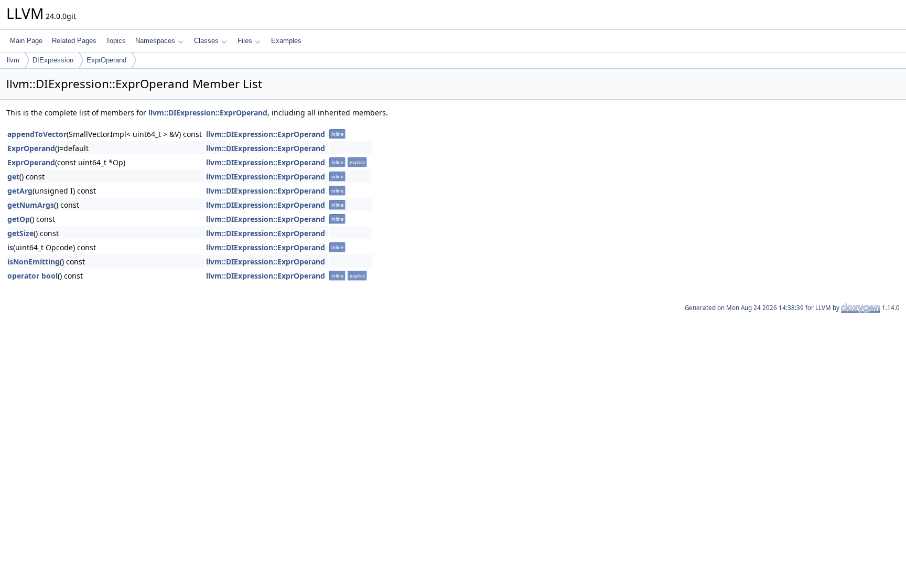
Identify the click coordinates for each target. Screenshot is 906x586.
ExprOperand (106, 60)
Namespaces (155, 41)
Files (245, 41)
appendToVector (37, 134)
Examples (286, 41)
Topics (116, 41)
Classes (206, 41)
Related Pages (74, 41)
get (13, 177)
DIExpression (53, 60)
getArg (20, 191)
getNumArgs (30, 205)
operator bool (32, 276)
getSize (20, 233)
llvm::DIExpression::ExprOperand (207, 113)
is (10, 247)
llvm (13, 60)
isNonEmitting (33, 262)
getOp (18, 219)
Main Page (26, 41)
